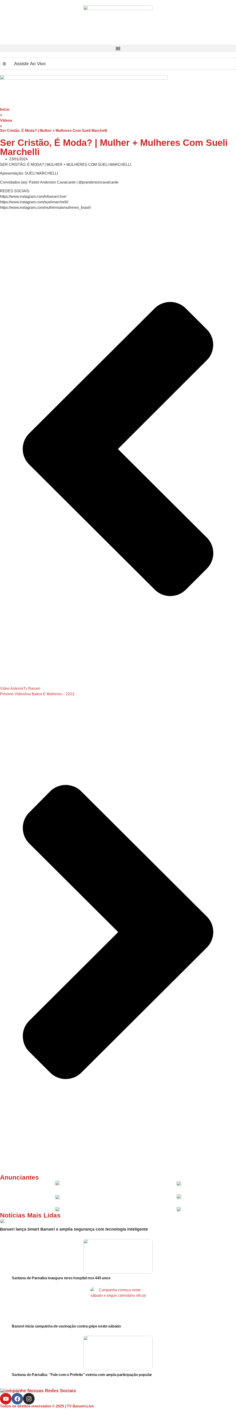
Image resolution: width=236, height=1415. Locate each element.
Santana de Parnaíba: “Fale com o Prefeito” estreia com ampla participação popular (82, 1375)
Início (4, 109)
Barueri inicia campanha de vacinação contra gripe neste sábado (66, 1326)
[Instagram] (29, 1398)
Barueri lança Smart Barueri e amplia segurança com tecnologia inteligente (74, 1229)
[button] (118, 48)
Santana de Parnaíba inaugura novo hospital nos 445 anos (61, 1278)
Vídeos (6, 120)
